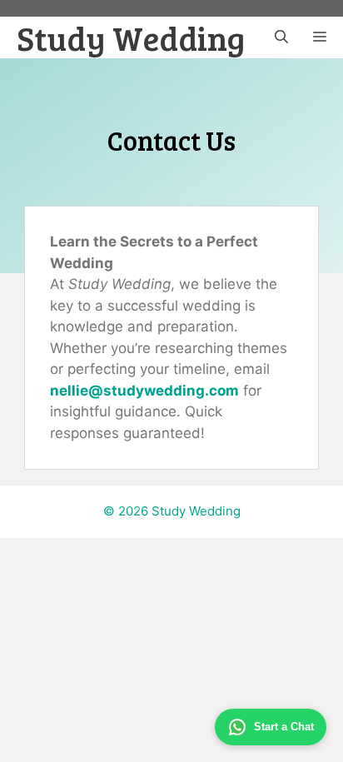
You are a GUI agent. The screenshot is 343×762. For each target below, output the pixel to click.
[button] (281, 37)
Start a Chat (284, 726)
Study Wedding (131, 37)
